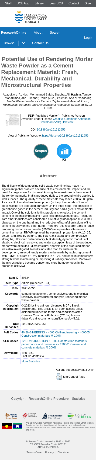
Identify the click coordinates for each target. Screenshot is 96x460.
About (38, 32)
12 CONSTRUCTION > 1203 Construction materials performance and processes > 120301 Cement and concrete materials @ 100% (54, 344)
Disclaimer (63, 452)
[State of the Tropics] (79, 416)
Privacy (49, 452)
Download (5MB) (50, 122)
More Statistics (30, 361)
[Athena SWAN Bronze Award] (11, 416)
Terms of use (34, 452)
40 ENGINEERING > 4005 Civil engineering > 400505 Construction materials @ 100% (55, 334)
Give (88, 3)
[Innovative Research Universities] (29, 416)
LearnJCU (56, 3)
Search (55, 32)
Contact (74, 3)
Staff (8, 3)
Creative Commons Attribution (72, 119)
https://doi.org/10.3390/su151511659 (65, 135)
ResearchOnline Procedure (49, 398)
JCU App (23, 3)
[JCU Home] (31, 16)
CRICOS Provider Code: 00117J (48, 444)
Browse (9, 43)
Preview (68, 122)
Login (88, 37)
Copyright (18, 398)
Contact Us (40, 43)
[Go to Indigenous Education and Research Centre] (6, 426)
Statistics (78, 398)
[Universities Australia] (52, 416)
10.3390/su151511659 (51, 129)
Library (39, 3)
